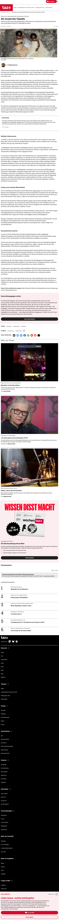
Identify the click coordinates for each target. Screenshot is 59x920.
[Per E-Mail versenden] (14, 335)
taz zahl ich (3, 742)
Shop (2, 870)
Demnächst (4, 815)
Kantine (3, 867)
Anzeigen (3, 874)
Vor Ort (2, 819)
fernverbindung (4, 768)
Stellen (2, 721)
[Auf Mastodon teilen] (17, 335)
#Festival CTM (16, 326)
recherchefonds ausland (7, 746)
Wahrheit (3, 677)
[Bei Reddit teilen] (35, 335)
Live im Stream (4, 822)
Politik (2, 652)
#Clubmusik (9, 326)
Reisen (2, 863)
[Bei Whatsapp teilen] (28, 335)
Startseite (3, 12)
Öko (2, 656)
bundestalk (3, 764)
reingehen (3, 782)
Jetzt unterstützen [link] (29, 319)
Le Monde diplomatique (6, 848)
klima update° (4, 771)
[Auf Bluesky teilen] (21, 335)
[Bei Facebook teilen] (24, 335)
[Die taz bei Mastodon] (10, 642)
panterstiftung (4, 750)
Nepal (2, 688)
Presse (2, 724)
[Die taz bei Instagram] (17, 642)
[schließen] (56, 894)
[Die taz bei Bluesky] (13, 642)
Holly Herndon (31, 234)
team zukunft (4, 793)
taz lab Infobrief (5, 804)
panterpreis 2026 (5, 753)
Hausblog (3, 714)
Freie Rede (3, 779)
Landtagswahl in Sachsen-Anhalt (9, 692)
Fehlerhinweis (18, 331)
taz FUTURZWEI (5, 844)
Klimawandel (4, 699)
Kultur (2, 663)
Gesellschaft (4, 659)
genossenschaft (5, 739)
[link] (15, 8)
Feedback (3, 885)
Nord (2, 673)
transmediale (24, 246)
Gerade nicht (51, 894)
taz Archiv (3, 851)
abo (2, 735)
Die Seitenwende (5, 717)
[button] (57, 1)
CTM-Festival (12, 106)
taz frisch (3, 797)
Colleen (30, 201)
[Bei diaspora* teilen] (31, 335)
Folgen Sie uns (4, 641)
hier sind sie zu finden (48, 576)
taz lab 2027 (4, 829)
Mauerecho (4, 775)
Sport (2, 666)
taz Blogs (3, 841)
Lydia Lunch (36, 191)
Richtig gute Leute (5, 695)
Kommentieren (10, 331)
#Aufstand (23, 326)
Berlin (8, 12)
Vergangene (4, 826)
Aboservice (3, 888)
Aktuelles (3, 710)
